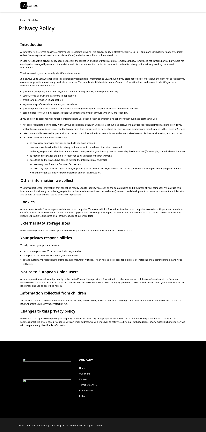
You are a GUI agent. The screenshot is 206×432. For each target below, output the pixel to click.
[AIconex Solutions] (35, 5)
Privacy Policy (86, 390)
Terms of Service (88, 384)
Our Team (84, 373)
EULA (82, 396)
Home (22, 20)
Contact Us (85, 379)
